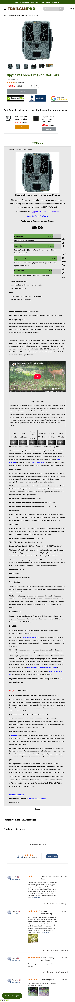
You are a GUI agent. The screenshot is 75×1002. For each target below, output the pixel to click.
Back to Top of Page (16, 794)
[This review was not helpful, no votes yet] (65, 950)
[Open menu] (5, 9)
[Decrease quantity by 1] (26, 86)
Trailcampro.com (12, 79)
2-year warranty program (30, 637)
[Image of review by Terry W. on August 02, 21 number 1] (33, 991)
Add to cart (22, 127)
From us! (14, 735)
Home (5, 15)
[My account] (71, 9)
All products (13, 15)
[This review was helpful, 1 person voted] (62, 904)
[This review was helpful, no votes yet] (62, 950)
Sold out (22, 92)
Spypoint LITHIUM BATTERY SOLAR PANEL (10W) (48, 119)
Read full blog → (15, 802)
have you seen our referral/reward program (42, 667)
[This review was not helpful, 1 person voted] (65, 904)
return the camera (38, 462)
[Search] (61, 9)
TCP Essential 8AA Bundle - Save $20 (21, 118)
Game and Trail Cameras (37, 798)
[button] (33, 938)
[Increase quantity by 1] (36, 86)
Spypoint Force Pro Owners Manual (45, 211)
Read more (36, 898)
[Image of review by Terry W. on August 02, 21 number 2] (44, 991)
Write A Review (52, 856)
